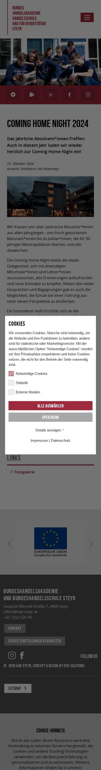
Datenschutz (60, 440)
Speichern (50, 417)
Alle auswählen (50, 405)
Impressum (39, 440)
